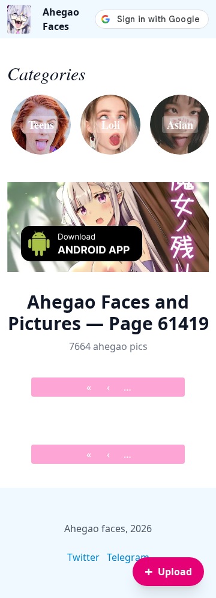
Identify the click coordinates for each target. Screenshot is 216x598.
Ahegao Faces (61, 19)
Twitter (83, 557)
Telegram (128, 557)
